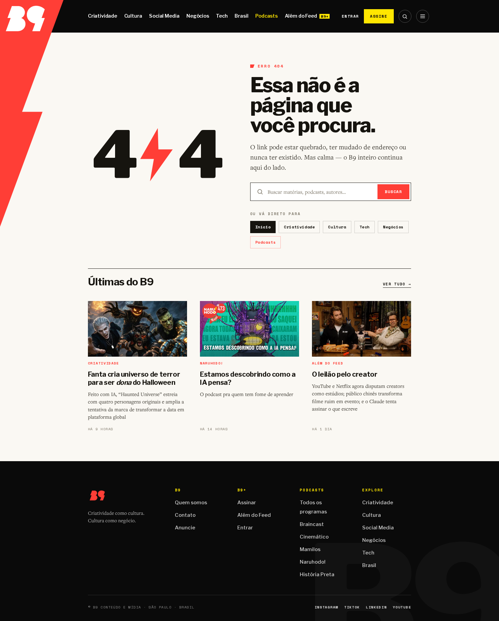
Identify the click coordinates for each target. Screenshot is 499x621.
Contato (185, 515)
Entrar (350, 16)
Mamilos (310, 549)
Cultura (133, 16)
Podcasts (266, 16)
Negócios (197, 16)
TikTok (352, 607)
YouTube (402, 607)
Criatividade (102, 16)
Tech (221, 16)
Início (263, 227)
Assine (379, 16)
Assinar (246, 503)
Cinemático (314, 537)
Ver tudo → (397, 284)
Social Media (164, 16)
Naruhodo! (313, 562)
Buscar (393, 191)
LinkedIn (376, 607)
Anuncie (185, 528)
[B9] (31, 16)
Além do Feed (301, 16)
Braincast (312, 524)
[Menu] (422, 16)
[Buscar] (405, 16)
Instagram (326, 607)
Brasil (241, 16)
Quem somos (191, 503)
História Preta (317, 574)
